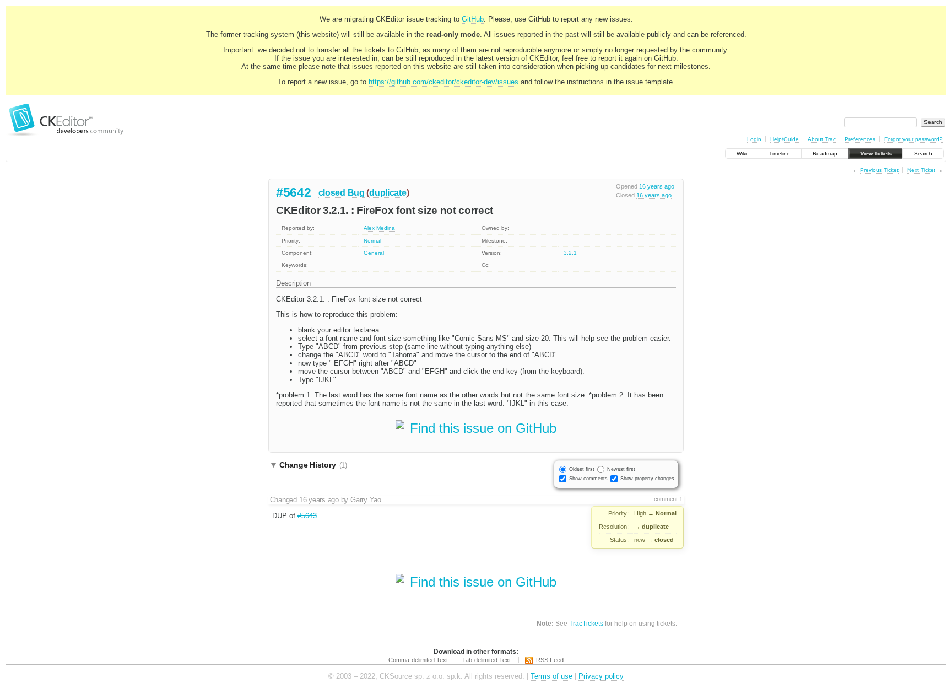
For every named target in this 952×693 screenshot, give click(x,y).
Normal (372, 241)
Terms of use (551, 676)
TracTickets (586, 623)
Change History (313, 464)
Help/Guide (784, 139)
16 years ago (656, 186)
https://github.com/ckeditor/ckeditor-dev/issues (443, 82)
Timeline (779, 154)
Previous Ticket (879, 170)
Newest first (621, 469)
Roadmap (825, 154)
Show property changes (647, 478)
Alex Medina (379, 228)
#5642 (293, 192)
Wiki (742, 154)
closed (331, 192)
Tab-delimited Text (486, 660)
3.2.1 (570, 253)
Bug (356, 192)
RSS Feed (550, 660)
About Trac (822, 139)
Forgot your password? (913, 139)
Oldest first (581, 469)
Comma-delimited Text (418, 660)
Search (923, 154)
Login (754, 139)
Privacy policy (601, 676)
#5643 (307, 516)
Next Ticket (921, 170)
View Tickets (875, 154)
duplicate (387, 192)
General (374, 253)
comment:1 (668, 499)
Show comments (588, 478)
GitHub (473, 19)
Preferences (860, 139)
